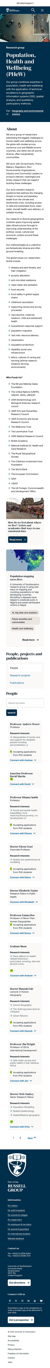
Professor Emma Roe (22, 915)
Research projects (20, 675)
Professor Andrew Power (25, 724)
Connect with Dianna (21, 833)
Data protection (14, 1349)
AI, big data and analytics (24, 612)
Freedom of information (18, 1353)
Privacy (11, 1345)
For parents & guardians (18, 1229)
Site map (12, 1336)
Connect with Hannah (21, 1031)
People (14, 668)
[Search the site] (33, 10)
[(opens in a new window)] (10, 1300)
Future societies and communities (22, 620)
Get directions (17, 1282)
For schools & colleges (18, 1215)
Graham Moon (18, 946)
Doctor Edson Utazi (21, 846)
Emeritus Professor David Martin (21, 775)
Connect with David (20, 784)
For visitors (12, 1205)
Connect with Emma (20, 933)
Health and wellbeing (22, 628)
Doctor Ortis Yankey (22, 1094)
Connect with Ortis (20, 1126)
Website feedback (16, 1238)
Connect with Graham (21, 975)
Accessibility (13, 1340)
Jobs (10, 1362)
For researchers (15, 1219)
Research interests (20, 733)
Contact (11, 1358)
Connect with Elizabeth (22, 902)
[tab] (25, 668)
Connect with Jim (19, 1081)
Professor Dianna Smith (24, 797)
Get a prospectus (19, 1319)
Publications (17, 682)
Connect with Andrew (21, 760)
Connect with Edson (20, 877)
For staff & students (16, 1210)
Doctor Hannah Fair (21, 989)
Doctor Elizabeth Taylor (24, 890)
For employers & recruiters (19, 1224)
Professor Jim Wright (22, 1044)
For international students (19, 1234)
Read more (16, 539)
